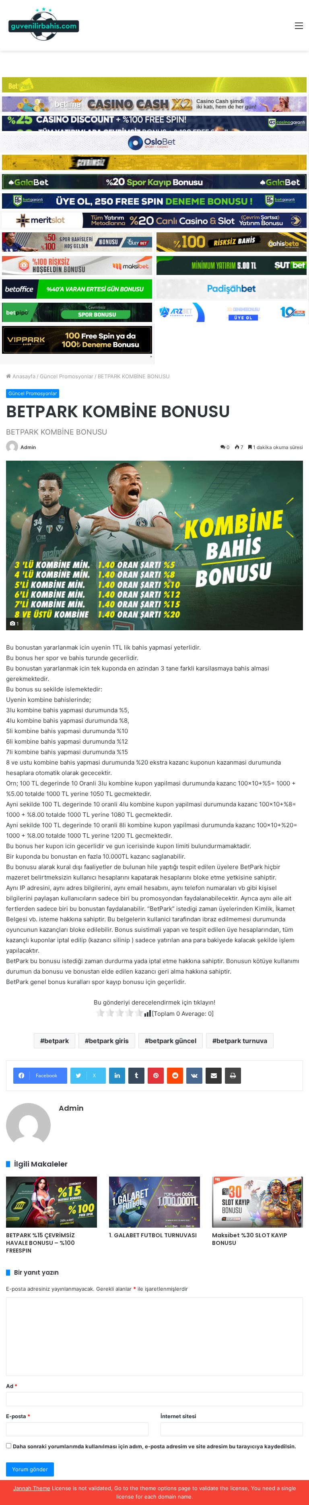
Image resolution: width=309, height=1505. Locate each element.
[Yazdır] (233, 1076)
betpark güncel (172, 1041)
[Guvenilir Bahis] (44, 25)
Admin (28, 447)
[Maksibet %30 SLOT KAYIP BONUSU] (257, 1202)
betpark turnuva (241, 1041)
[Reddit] (175, 1076)
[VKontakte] (194, 1076)
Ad (11, 1386)
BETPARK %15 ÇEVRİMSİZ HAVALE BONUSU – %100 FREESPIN (40, 1243)
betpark (56, 1041)
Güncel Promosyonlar (66, 376)
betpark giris (109, 1041)
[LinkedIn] (117, 1076)
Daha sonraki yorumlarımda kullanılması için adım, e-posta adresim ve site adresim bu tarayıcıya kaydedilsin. (154, 1446)
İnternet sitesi (178, 1416)
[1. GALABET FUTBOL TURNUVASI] (154, 1202)
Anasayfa (23, 376)
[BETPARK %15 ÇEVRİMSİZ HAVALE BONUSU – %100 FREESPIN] (51, 1202)
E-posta (18, 1416)
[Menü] (299, 28)
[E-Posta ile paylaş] (214, 1076)
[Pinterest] (156, 1076)
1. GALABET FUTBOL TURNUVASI (153, 1235)
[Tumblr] (136, 1076)
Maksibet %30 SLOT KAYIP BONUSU (249, 1239)
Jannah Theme (31, 1488)
